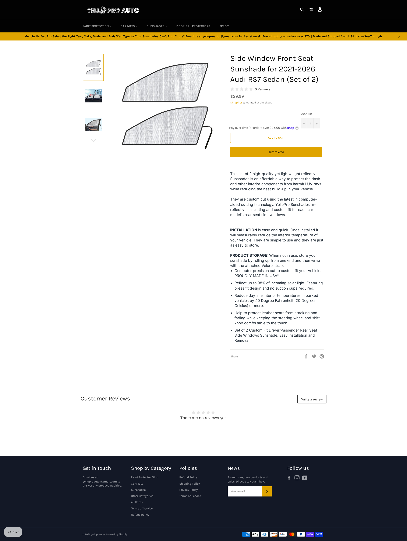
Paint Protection (96, 26)
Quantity (306, 113)
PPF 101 (224, 26)
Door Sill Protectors (193, 26)
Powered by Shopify (116, 534)
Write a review (312, 399)
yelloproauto (98, 534)
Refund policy (140, 514)
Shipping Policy (189, 483)
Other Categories (142, 496)
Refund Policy (188, 477)
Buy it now (276, 152)
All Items (137, 502)
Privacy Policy (188, 490)
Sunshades (156, 26)
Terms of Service (142, 508)
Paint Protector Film (144, 477)
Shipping (236, 102)
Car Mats (128, 26)
